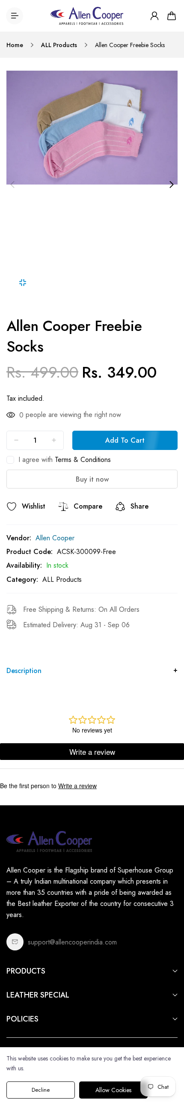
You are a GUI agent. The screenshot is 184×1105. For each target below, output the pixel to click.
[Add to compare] (63, 506)
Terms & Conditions (83, 460)
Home (14, 45)
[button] (12, 184)
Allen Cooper (55, 538)
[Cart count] (171, 16)
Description (24, 671)
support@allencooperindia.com (72, 942)
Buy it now (92, 479)
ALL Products (59, 45)
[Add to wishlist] (11, 506)
